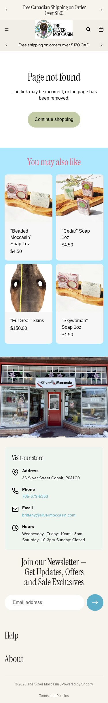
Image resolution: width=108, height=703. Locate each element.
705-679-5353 (35, 496)
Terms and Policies (54, 696)
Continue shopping (54, 119)
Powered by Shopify (77, 684)
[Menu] (6, 29)
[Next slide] (101, 10)
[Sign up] (95, 602)
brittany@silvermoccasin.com (48, 515)
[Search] (88, 29)
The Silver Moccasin (43, 684)
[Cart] (101, 29)
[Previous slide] (6, 10)
